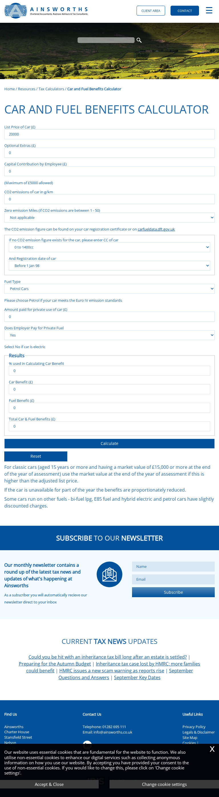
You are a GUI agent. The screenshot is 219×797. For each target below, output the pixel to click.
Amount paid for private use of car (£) (35, 309)
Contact (185, 11)
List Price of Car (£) (19, 126)
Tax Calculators (51, 88)
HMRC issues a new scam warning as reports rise (111, 670)
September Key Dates (137, 677)
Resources (26, 88)
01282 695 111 (114, 726)
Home (9, 88)
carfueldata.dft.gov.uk (156, 229)
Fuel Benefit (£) (21, 400)
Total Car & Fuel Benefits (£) (32, 418)
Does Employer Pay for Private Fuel (34, 327)
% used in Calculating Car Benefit (36, 363)
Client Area (150, 11)
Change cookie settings (164, 784)
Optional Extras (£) (20, 145)
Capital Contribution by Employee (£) (35, 163)
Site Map (189, 737)
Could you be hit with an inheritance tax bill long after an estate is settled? (108, 657)
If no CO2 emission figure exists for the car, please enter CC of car (63, 239)
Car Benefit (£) (21, 381)
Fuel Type (12, 281)
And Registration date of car (32, 258)
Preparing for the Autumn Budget (55, 664)
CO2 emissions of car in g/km (28, 191)
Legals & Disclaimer (198, 732)
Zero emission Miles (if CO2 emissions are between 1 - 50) (52, 210)
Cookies (189, 742)
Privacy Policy (194, 726)
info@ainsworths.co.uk (113, 732)
